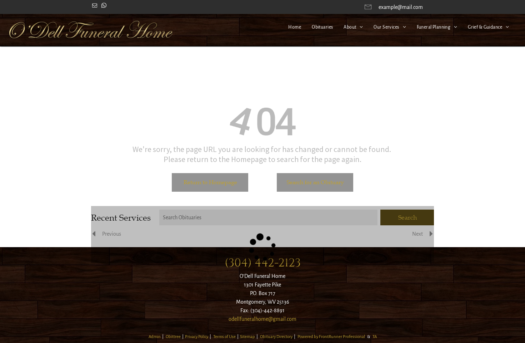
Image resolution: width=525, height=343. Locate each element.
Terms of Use (224, 336)
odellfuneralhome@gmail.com (262, 319)
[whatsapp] (104, 6)
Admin (155, 336)
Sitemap (247, 336)
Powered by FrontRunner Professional (331, 336)
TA (374, 336)
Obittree (173, 336)
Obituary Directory (276, 336)
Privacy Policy (196, 336)
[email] (94, 6)
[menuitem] (294, 27)
